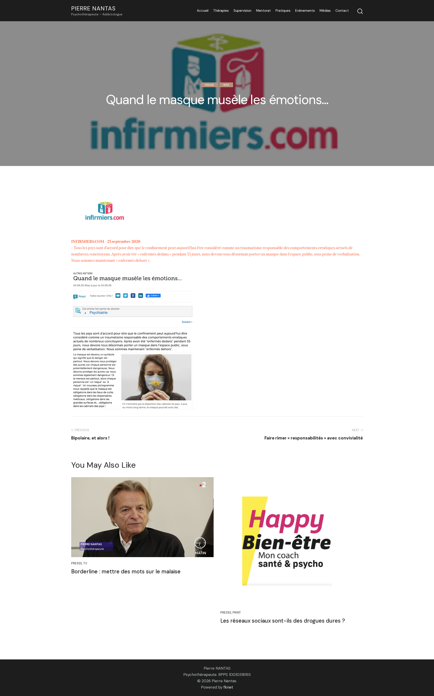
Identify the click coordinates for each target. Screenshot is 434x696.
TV (85, 563)
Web (226, 84)
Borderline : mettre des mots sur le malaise (126, 571)
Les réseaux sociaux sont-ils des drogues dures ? (282, 621)
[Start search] (360, 11)
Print (237, 612)
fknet (228, 687)
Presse (209, 84)
